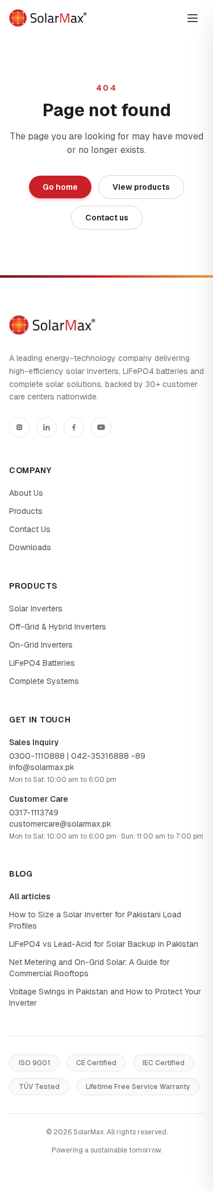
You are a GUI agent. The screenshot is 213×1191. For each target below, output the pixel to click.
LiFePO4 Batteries (42, 663)
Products (26, 511)
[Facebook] (74, 427)
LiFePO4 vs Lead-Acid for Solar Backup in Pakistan (103, 944)
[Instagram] (19, 427)
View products (141, 187)
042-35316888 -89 (108, 756)
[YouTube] (101, 427)
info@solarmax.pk (41, 767)
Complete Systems (44, 681)
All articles (30, 896)
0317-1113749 (34, 812)
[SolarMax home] (48, 18)
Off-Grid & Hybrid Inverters (57, 627)
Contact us (106, 217)
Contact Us (30, 529)
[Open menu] (192, 18)
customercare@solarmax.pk (60, 824)
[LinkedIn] (46, 427)
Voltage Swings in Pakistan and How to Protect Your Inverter (105, 997)
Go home (60, 187)
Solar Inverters (35, 608)
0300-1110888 (37, 756)
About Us (26, 493)
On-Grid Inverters (41, 645)
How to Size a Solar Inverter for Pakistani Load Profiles (95, 920)
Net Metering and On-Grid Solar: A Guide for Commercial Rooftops (89, 968)
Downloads (30, 547)
